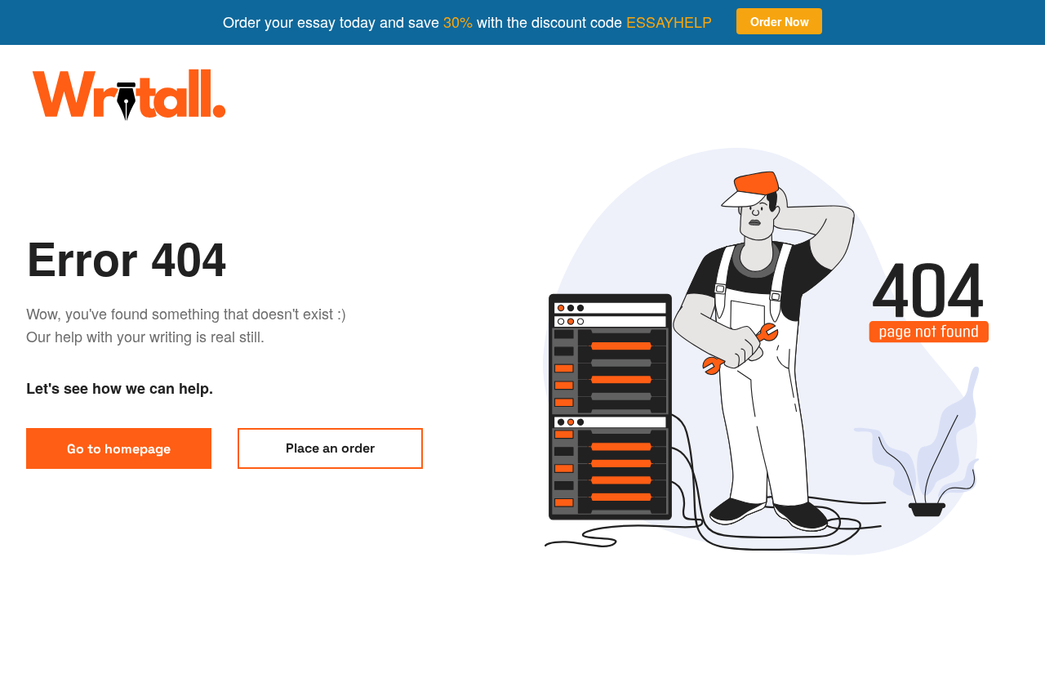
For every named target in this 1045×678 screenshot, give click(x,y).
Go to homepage (119, 448)
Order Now (779, 21)
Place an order (330, 448)
